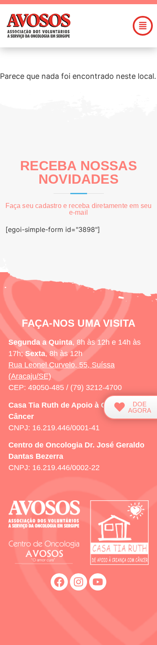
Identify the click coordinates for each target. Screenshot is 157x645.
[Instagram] (78, 581)
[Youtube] (97, 581)
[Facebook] (59, 581)
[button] (143, 26)
